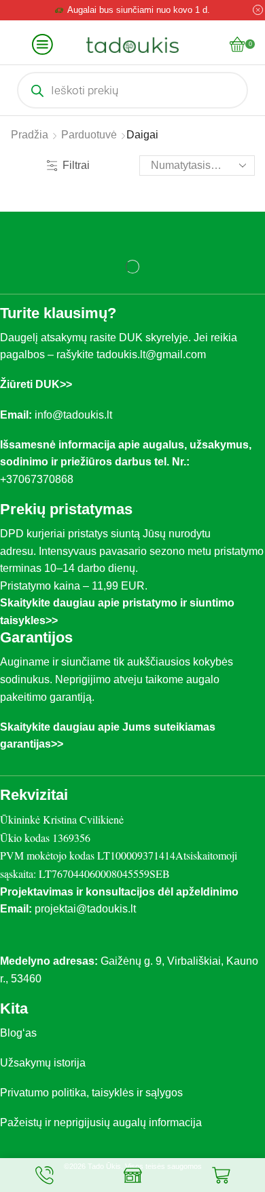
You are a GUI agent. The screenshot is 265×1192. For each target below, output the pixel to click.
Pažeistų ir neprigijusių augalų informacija (101, 1122)
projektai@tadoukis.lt (85, 909)
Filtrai (76, 165)
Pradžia (29, 134)
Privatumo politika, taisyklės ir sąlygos (91, 1092)
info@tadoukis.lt (73, 415)
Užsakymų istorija (43, 1063)
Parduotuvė (89, 134)
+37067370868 (39, 479)
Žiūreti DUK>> (36, 384)
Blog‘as (18, 1033)
